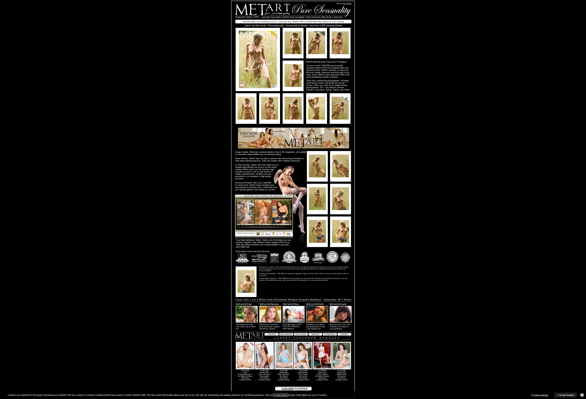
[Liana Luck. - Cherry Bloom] (322, 369)
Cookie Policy (281, 395)
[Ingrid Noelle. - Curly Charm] (303, 369)
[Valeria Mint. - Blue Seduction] (283, 369)
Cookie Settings (540, 395)
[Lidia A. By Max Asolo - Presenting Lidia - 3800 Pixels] (258, 87)
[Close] (582, 395)
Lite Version (347, 3)
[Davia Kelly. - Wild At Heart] (341, 369)
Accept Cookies (566, 395)
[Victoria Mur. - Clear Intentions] (264, 369)
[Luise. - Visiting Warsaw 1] (245, 369)
